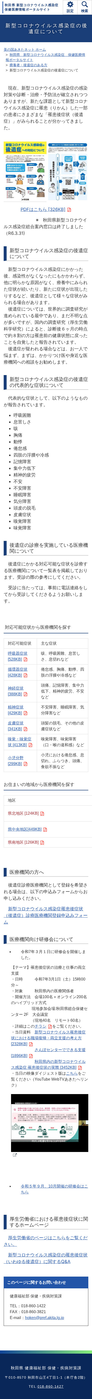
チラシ (40, 1026)
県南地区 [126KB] (23, 842)
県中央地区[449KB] (24, 829)
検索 (84, 11)
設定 (70, 11)
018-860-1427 (51, 1386)
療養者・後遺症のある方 (28, 65)
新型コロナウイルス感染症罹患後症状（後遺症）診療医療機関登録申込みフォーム (46, 915)
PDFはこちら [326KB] (43, 209)
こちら (72, 1073)
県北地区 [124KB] (23, 813)
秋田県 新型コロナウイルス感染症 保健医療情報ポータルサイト (32, 7)
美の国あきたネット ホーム (25, 50)
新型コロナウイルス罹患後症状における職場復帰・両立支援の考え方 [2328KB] (48, 1038)
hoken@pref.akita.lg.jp (44, 1318)
